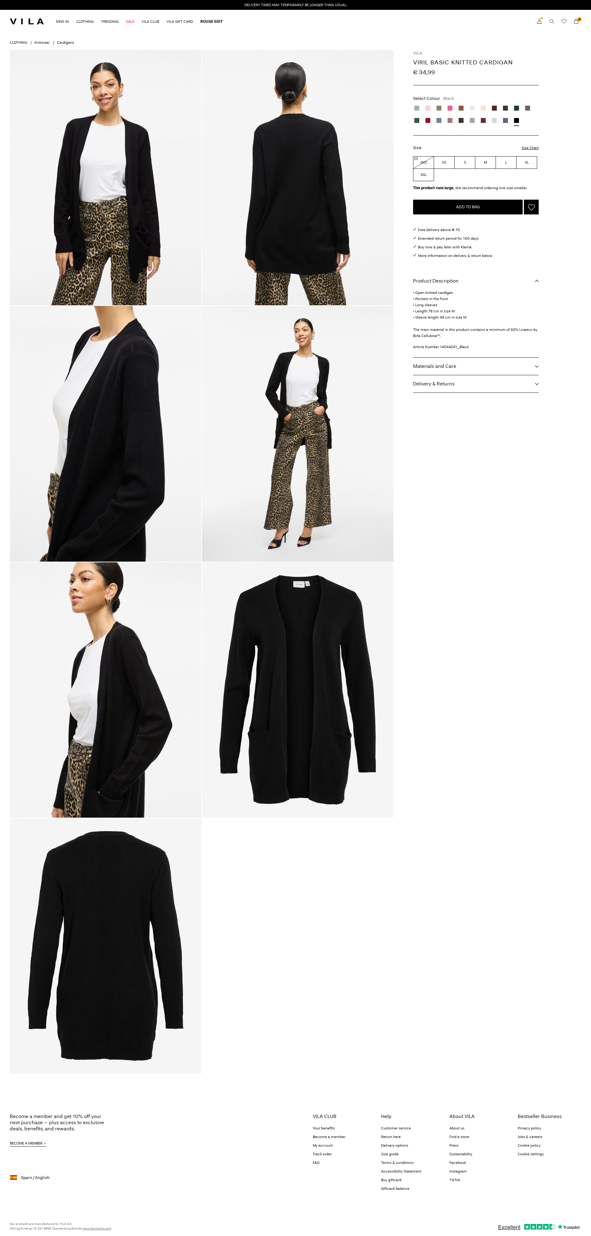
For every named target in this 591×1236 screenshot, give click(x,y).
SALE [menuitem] (130, 21)
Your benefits (324, 1128)
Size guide (390, 1154)
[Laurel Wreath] (416, 108)
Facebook (457, 1163)
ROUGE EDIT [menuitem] (211, 21)
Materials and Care (434, 366)
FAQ (316, 1163)
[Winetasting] (483, 120)
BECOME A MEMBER (26, 1143)
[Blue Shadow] (439, 120)
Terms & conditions (397, 1163)
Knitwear (42, 42)
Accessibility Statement (401, 1171)
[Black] (516, 120)
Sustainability (460, 1154)
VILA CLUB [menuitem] (150, 21)
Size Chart (530, 148)
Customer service (396, 1128)
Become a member (329, 1137)
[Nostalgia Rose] (450, 120)
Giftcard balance (395, 1188)
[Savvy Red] (428, 120)
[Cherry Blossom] (428, 108)
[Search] (552, 21)
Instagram (458, 1171)
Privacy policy (529, 1128)
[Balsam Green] (416, 120)
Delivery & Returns (434, 384)
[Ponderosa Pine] (516, 108)
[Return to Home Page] (27, 21)
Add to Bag (468, 206)
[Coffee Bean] (461, 120)
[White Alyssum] (472, 108)
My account (323, 1145)
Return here (391, 1137)
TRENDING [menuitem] (110, 21)
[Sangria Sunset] (450, 108)
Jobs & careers (530, 1137)
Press (454, 1145)
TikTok (454, 1180)
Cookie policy (529, 1145)
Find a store (459, 1137)
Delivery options (394, 1145)
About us (456, 1128)
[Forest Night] (505, 108)
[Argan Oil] (461, 108)
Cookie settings (531, 1154)
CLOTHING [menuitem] (85, 21)
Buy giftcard (391, 1180)
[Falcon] (527, 108)
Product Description (436, 281)
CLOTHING (18, 42)
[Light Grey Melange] (494, 120)
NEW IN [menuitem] (62, 21)
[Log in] (539, 21)
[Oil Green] (439, 108)
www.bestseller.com (96, 1228)
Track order (322, 1154)
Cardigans (65, 42)
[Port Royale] (494, 108)
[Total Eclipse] (505, 120)
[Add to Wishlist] (531, 207)
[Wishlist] (564, 21)
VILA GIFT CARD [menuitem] (180, 21)
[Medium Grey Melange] (472, 120)
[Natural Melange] (483, 108)
